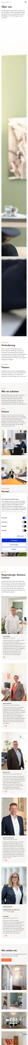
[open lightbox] (14, 977)
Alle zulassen (14, 540)
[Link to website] (4, 726)
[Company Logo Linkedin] (4, 657)
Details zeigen (20, 536)
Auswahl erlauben (14, 544)
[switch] (24, 522)
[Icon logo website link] (4, 860)
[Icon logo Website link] (4, 936)
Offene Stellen (6, 960)
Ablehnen (14, 549)
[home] (6, 2)
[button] (25, 2)
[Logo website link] (4, 792)
